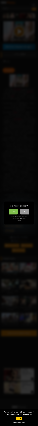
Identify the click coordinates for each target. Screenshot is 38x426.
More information (19, 423)
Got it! (19, 418)
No (25, 212)
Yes (13, 212)
